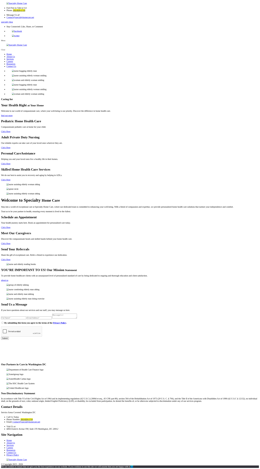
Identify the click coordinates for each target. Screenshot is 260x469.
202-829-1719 (19, 10)
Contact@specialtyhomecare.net (20, 17)
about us (4, 280)
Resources (10, 64)
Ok (131, 466)
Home (9, 54)
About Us (10, 56)
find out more (7, 115)
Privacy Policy (59, 323)
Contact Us (11, 66)
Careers (9, 61)
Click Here (5, 131)
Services (10, 59)
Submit (5, 338)
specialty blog (7, 22)
